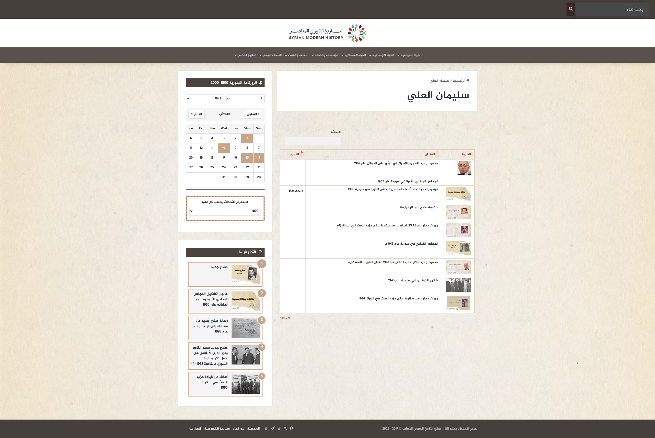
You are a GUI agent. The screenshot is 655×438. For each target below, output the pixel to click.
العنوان (430, 154)
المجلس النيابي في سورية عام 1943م (411, 244)
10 (223, 148)
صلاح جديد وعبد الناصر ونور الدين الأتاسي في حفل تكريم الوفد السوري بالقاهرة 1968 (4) (209, 356)
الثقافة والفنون (298, 55)
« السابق (253, 114)
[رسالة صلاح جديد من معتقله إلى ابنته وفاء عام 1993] (246, 328)
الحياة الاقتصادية (355, 55)
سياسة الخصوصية (217, 429)
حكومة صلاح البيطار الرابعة (419, 207)
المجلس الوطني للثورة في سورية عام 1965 (408, 181)
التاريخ (294, 154)
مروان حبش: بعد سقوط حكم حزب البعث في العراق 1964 (398, 298)
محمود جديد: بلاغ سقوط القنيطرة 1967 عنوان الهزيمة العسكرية (393, 262)
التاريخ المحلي (247, 55)
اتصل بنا (195, 429)
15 (247, 158)
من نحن (238, 429)
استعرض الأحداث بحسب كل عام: (225, 202)
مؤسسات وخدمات (326, 55)
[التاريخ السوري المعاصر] (327, 33)
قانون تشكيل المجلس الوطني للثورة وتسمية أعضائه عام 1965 (210, 299)
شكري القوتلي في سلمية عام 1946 (413, 280)
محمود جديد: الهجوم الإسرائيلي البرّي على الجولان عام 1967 (396, 163)
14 (258, 158)
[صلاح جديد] (246, 274)
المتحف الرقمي (272, 55)
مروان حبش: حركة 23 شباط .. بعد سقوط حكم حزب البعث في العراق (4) (387, 225)
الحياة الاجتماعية (383, 55)
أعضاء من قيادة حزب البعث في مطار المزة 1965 (212, 382)
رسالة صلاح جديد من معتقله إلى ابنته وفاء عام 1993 (211, 326)
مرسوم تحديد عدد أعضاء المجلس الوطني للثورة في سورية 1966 (393, 189)
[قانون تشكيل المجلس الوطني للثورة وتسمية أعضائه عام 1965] (246, 301)
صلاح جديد (219, 267)
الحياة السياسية (410, 55)
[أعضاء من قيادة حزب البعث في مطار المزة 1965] (246, 384)
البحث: (336, 132)
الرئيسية (459, 81)
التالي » (196, 114)
